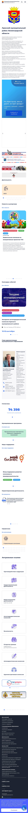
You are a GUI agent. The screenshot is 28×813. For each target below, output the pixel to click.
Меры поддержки (6, 740)
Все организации (6, 532)
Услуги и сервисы (6, 724)
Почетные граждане (7, 729)
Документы (5, 754)
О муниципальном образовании (10, 726)
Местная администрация (10, 230)
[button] (7, 199)
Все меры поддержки (7, 448)
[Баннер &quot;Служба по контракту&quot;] (14, 168)
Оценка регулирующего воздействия (11, 757)
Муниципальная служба (8, 751)
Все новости (5, 207)
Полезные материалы (7, 722)
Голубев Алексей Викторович (8, 369)
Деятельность (5, 737)
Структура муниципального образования (12, 747)
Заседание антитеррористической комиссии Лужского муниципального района (14, 322)
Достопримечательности (8, 733)
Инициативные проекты (8, 775)
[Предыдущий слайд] (2, 133)
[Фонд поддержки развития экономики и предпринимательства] (14, 459)
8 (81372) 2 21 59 (6, 786)
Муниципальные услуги (8, 742)
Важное (6, 233)
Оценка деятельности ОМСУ (9, 771)
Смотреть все (6, 427)
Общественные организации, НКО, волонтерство (11, 773)
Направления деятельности (9, 738)
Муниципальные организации (9, 752)
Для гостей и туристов (7, 734)
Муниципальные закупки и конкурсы (11, 759)
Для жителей (5, 717)
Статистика (5, 756)
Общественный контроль (8, 769)
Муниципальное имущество (9, 749)
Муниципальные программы (9, 743)
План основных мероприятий (9, 764)
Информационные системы (9, 761)
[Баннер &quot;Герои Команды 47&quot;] (14, 174)
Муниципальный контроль (8, 762)
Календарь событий (7, 719)
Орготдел (21, 230)
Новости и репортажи (7, 720)
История (4, 731)
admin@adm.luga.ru (7, 790)
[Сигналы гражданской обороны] (14, 694)
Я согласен (14, 810)
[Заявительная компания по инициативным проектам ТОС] (14, 219)
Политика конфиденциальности (7, 794)
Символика (5, 728)
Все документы (6, 494)
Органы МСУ (5, 746)
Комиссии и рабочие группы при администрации (10, 767)
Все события (5, 285)
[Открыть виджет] (24, 808)
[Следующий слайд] (25, 133)
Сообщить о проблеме (14, 113)
